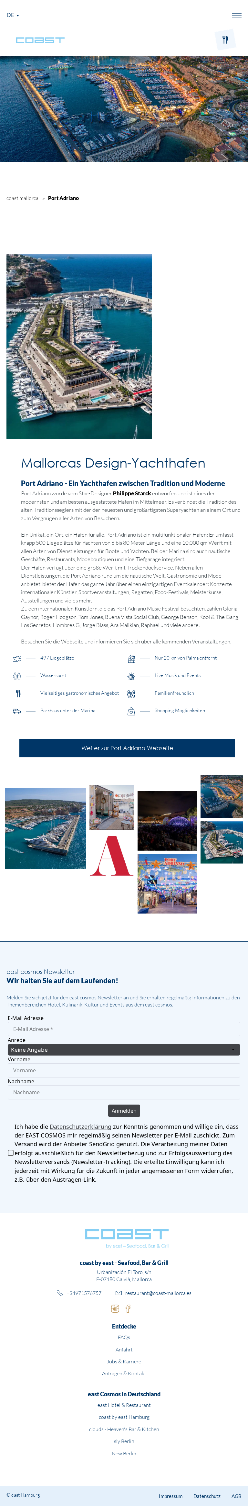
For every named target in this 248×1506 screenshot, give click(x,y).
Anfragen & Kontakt (124, 1373)
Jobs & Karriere (124, 1361)
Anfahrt (124, 1349)
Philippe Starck (132, 493)
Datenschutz (207, 1496)
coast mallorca (22, 198)
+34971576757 (84, 1293)
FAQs (124, 1337)
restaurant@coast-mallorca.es (158, 1293)
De (10, 14)
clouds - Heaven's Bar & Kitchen (124, 1429)
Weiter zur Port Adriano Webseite (127, 748)
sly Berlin (124, 1441)
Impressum (170, 1496)
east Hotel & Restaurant (124, 1405)
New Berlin (124, 1453)
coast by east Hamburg (124, 1417)
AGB (237, 1496)
